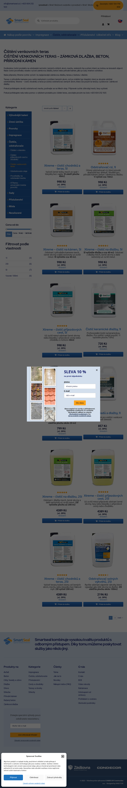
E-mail (67, 391)
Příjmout (13, 777)
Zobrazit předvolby (54, 777)
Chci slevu (80, 403)
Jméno (67, 382)
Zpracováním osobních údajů (79, 416)
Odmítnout (34, 777)
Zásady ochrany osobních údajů (34, 783)
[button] (63, 756)
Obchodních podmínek (78, 414)
